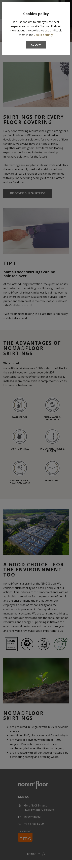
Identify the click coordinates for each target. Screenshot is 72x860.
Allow (36, 44)
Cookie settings (43, 35)
